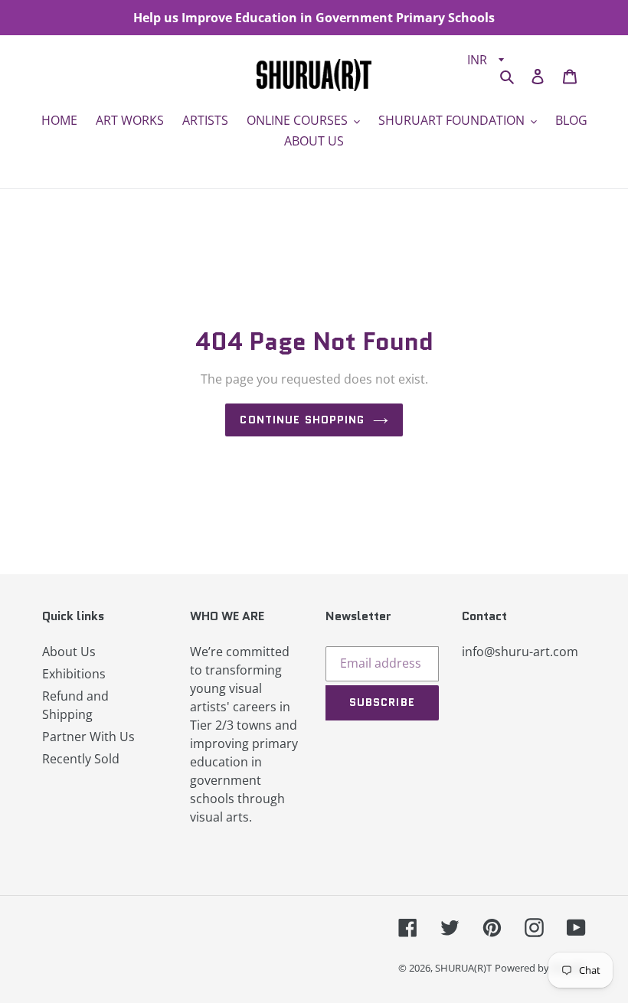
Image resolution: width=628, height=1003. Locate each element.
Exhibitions (74, 673)
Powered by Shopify (540, 968)
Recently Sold (80, 758)
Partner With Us (88, 736)
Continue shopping (302, 419)
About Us (69, 651)
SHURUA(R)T (463, 968)
